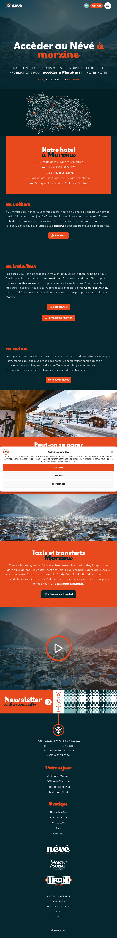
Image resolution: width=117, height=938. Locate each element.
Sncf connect (60, 307)
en (86, 6)
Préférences (58, 484)
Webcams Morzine (58, 776)
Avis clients (58, 823)
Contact (58, 833)
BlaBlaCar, (59, 226)
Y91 (51, 278)
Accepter (58, 467)
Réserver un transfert (60, 594)
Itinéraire (60, 235)
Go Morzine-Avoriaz (95, 288)
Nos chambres (58, 817)
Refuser (59, 476)
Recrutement (58, 901)
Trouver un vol (61, 379)
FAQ (58, 828)
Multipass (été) (58, 792)
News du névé (58, 812)
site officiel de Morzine (70, 584)
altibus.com (26, 283)
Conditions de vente (58, 906)
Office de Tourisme (58, 781)
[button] (112, 451)
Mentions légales (58, 896)
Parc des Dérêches (58, 787)
